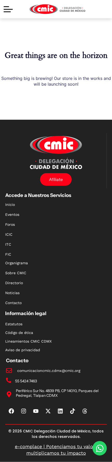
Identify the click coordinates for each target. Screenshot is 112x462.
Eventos (12, 214)
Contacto (13, 303)
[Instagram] (23, 411)
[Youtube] (35, 411)
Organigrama (16, 263)
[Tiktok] (72, 411)
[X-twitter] (48, 411)
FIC (8, 254)
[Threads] (84, 411)
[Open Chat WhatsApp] (99, 448)
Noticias (12, 293)
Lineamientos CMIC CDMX (28, 341)
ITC (8, 244)
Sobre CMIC (15, 273)
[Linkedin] (60, 411)
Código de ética (19, 333)
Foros (10, 224)
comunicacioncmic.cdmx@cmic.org (48, 370)
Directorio (14, 283)
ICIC (9, 234)
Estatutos (13, 324)
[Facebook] (11, 411)
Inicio (10, 204)
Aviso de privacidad (22, 350)
